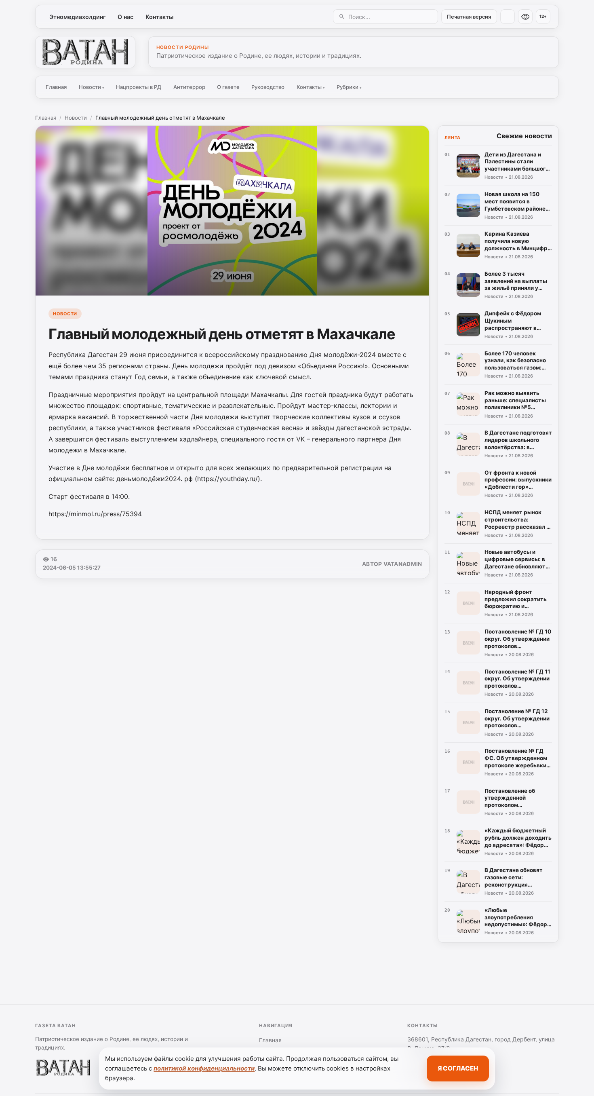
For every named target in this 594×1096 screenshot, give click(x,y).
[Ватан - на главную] (85, 52)
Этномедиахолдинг (77, 16)
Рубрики (349, 87)
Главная (56, 87)
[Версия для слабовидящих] (525, 16)
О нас (125, 16)
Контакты (159, 16)
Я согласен (458, 1068)
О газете (228, 87)
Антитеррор (189, 87)
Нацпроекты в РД (138, 87)
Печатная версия (469, 17)
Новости (91, 87)
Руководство (267, 87)
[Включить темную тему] (507, 16)
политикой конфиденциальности (204, 1068)
